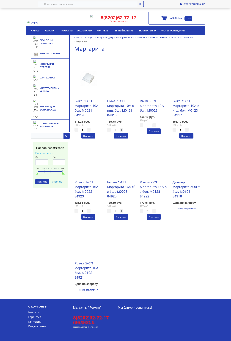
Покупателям (37, 326)
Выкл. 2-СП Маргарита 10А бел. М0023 (152, 105)
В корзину (88, 135)
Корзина (176, 18)
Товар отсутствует (186, 208)
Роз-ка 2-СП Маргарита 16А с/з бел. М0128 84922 (153, 189)
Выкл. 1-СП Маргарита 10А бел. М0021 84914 (86, 107)
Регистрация (197, 4)
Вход (186, 4)
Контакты (34, 321)
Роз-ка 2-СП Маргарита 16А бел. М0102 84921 (86, 270)
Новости (34, 312)
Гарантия (34, 317)
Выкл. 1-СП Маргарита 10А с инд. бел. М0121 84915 (120, 107)
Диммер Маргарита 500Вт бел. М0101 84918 (186, 189)
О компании (37, 306)
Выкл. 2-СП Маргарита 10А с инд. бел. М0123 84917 (186, 107)
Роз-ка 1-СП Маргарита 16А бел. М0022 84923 (86, 189)
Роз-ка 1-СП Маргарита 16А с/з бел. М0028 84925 (121, 189)
